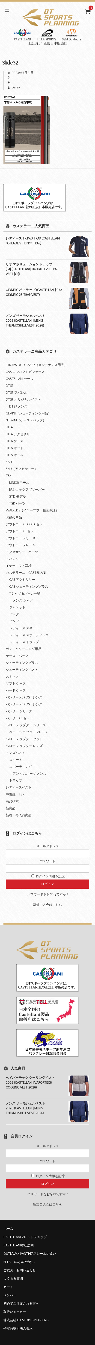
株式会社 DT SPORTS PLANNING (26, 1320)
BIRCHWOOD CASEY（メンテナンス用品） (36, 365)
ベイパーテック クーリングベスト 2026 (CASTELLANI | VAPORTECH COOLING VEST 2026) (30, 1082)
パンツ (14, 621)
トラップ (15, 781)
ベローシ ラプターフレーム (29, 732)
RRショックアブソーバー (27, 490)
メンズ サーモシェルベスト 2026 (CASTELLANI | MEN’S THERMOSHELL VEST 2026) (25, 320)
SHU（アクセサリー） (22, 469)
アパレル (12, 559)
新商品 (10, 808)
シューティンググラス (22, 663)
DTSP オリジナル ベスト (23, 400)
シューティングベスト (22, 670)
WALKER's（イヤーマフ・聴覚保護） (32, 510)
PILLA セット (14, 448)
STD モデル (17, 497)
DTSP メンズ (18, 406)
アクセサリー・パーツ (22, 552)
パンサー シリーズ (19, 711)
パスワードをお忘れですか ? (47, 894)
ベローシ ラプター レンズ (24, 746)
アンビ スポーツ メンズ (29, 774)
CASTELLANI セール (19, 379)
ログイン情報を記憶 (50, 876)
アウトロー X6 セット (21, 531)
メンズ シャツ (23, 600)
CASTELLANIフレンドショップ (25, 1237)
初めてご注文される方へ (21, 1304)
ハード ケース (16, 690)
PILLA (9, 427)
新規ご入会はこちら (47, 905)
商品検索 (12, 801)
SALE (9, 462)
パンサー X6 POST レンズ (24, 697)
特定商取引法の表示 (18, 1328)
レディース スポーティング (29, 635)
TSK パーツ (17, 503)
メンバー (9, 1295)
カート (8, 1287)
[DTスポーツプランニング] (47, 42)
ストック (12, 677)
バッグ (14, 614)
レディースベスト (19, 787)
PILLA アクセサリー (19, 434)
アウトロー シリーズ (21, 538)
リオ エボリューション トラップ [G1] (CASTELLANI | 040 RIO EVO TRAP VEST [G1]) (32, 269)
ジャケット (17, 607)
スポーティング (20, 767)
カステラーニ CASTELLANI (26, 573)
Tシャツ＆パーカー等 (24, 593)
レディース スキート (24, 628)
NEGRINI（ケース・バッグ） (26, 420)
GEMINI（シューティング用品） (28, 413)
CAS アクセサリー (22, 580)
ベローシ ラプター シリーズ (26, 725)
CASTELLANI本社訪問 (18, 1245)
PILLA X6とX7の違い (19, 1262)
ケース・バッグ (17, 656)
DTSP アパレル (16, 393)
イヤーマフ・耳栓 (19, 566)
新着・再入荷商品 (19, 815)
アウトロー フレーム (21, 545)
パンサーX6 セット (19, 718)
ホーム (8, 1229)
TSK (9, 476)
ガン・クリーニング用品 (23, 649)
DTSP (10, 386)
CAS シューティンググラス (28, 587)
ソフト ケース (16, 684)
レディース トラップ (24, 642)
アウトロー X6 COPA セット (26, 524)
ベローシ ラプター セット (24, 739)
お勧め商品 (14, 517)
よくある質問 (13, 1279)
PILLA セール (14, 455)
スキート (15, 760)
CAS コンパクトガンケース (25, 372)
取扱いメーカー (14, 1312)
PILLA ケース (14, 441)
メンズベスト (15, 753)
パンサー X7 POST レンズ (24, 704)
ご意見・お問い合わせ (19, 1270)
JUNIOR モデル (19, 483)
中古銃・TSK (15, 794)
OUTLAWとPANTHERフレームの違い (29, 1254)
